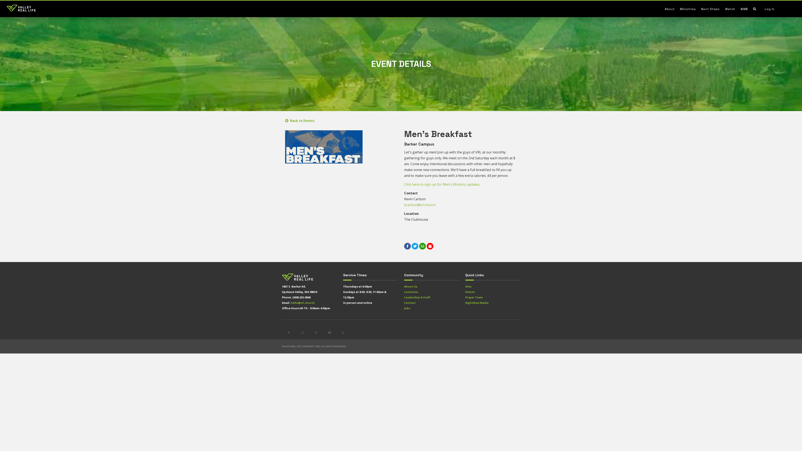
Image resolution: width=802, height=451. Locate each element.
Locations (411, 292)
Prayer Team (474, 297)
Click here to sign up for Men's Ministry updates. (442, 184)
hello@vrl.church (303, 303)
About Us (410, 286)
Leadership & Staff (417, 297)
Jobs (407, 308)
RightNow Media (477, 303)
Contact (410, 303)
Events (470, 292)
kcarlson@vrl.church (420, 205)
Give (744, 9)
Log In (769, 9)
